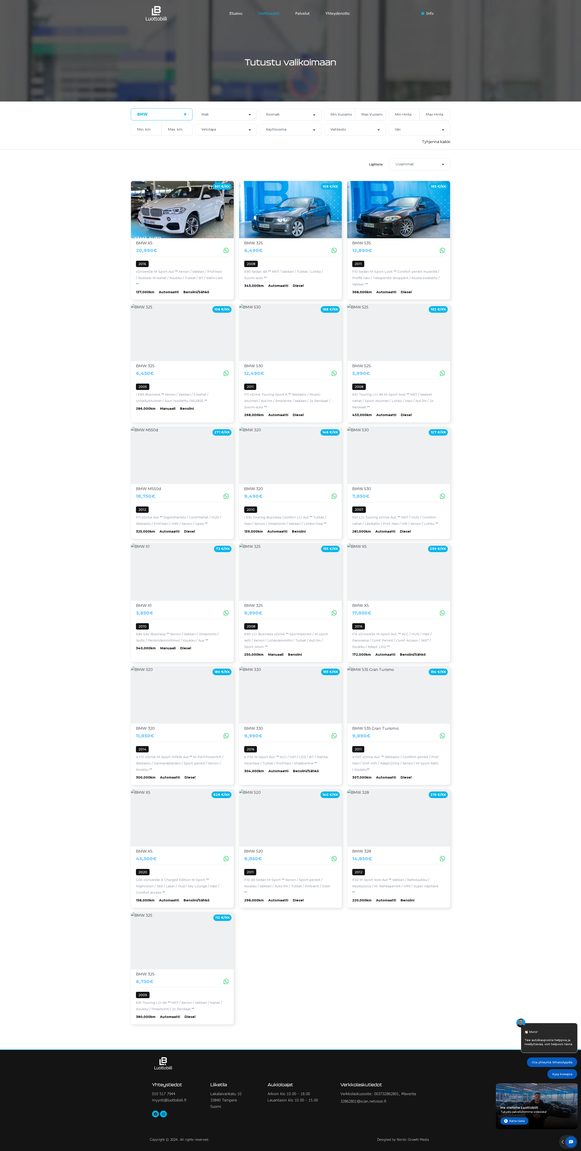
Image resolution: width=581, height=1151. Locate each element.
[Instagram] (163, 1114)
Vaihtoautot (268, 13)
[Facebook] (155, 1114)
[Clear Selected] (185, 114)
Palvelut (302, 13)
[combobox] (161, 114)
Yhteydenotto (337, 13)
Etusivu (235, 13)
